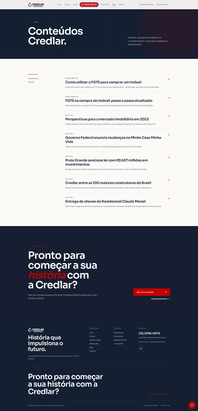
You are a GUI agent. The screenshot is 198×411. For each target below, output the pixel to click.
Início (59, 4)
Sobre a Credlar (95, 340)
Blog (114, 4)
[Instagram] (141, 348)
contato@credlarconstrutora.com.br (152, 337)
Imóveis (67, 4)
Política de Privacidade (151, 405)
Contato (121, 4)
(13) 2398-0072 (149, 333)
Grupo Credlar (90, 4)
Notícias (31, 82)
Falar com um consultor (145, 292)
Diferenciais (105, 4)
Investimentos (33, 78)
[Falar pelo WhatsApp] (192, 405)
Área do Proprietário (147, 4)
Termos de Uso (165, 405)
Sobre (75, 4)
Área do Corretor (163, 4)
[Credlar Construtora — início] (36, 4)
